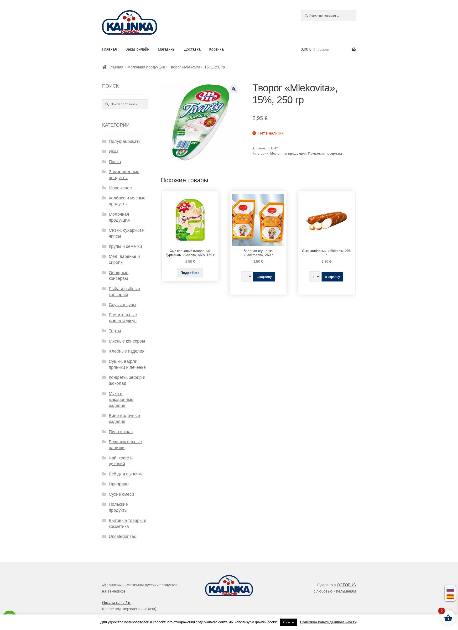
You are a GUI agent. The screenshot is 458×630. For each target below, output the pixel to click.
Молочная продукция (146, 67)
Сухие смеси (121, 494)
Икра (114, 151)
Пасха (115, 161)
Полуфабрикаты (125, 141)
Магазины (167, 49)
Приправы (119, 484)
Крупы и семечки (125, 246)
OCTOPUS (346, 585)
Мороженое (120, 188)
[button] (234, 89)
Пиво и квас (121, 431)
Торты (115, 330)
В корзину (264, 277)
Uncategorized (122, 536)
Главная (109, 49)
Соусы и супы (122, 304)
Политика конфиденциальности (328, 622)
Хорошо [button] (288, 622)
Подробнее (190, 273)
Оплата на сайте (116, 603)
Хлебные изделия (127, 351)
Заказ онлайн (137, 49)
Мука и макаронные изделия (121, 399)
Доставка (192, 49)
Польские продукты (325, 153)
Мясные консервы (127, 341)
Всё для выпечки (126, 474)
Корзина (216, 49)
